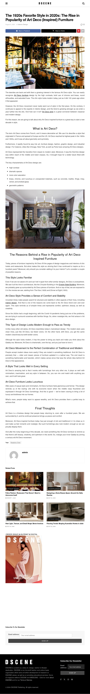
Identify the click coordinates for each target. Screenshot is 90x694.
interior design (11, 302)
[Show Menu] (6, 3)
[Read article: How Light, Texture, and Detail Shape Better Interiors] (24, 512)
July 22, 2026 (52, 526)
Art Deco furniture (21, 95)
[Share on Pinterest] (78, 31)
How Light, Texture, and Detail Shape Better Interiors (24, 523)
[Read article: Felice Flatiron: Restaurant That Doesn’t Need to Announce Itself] (24, 481)
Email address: (13, 634)
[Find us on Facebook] (60, 679)
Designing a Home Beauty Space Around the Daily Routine (65, 494)
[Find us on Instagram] (68, 679)
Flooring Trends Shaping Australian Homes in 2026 (65, 523)
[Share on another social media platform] (83, 31)
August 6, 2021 (10, 24)
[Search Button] (83, 3)
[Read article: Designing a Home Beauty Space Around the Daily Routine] (66, 481)
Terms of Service (26, 680)
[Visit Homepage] (45, 3)
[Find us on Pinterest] (72, 679)
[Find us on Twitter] (64, 679)
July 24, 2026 (52, 498)
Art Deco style (47, 111)
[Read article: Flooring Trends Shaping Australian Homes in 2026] (66, 512)
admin (25, 452)
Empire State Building (67, 284)
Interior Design (23, 24)
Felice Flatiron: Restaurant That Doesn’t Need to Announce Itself (22, 494)
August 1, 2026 (11, 498)
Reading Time (15, 442)
